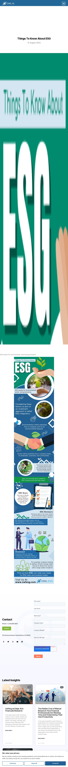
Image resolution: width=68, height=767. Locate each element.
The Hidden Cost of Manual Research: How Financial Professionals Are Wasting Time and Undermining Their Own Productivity (50, 713)
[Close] (66, 751)
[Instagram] (12, 641)
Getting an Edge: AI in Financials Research (14, 710)
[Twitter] (8, 641)
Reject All (34, 763)
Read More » (9, 730)
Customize (13, 763)
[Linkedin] (22, 641)
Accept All (55, 763)
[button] (63, 3)
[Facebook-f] (3, 641)
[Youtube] (17, 641)
